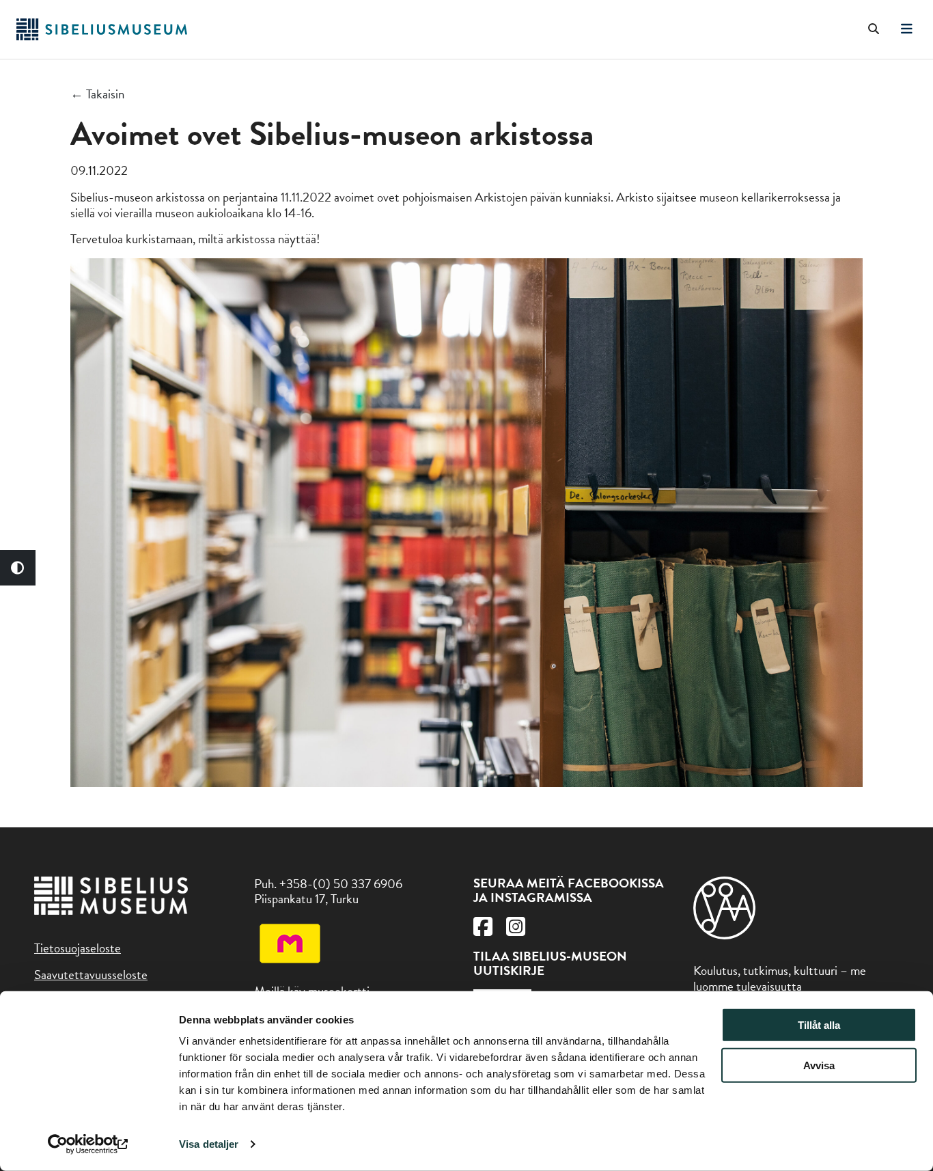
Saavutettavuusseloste (91, 974)
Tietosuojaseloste (77, 948)
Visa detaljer (208, 1144)
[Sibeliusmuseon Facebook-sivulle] (482, 930)
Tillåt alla (819, 1025)
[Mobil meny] (907, 29)
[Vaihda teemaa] (18, 568)
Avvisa (819, 1065)
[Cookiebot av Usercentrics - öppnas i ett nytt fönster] (88, 1144)
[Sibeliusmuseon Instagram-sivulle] (515, 930)
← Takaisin (97, 94)
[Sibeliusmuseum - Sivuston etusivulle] (101, 36)
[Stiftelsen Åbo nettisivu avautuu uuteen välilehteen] (724, 935)
